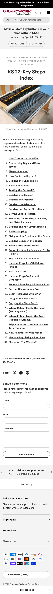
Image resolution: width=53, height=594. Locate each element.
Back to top (26, 484)
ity (19, 279)
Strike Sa (14, 231)
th (19, 190)
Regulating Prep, (36, 61)
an (20, 226)
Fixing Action (16, 236)
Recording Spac (18, 250)
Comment (8, 428)
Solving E (14, 213)
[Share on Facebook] (21, 373)
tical (15, 279)
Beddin (13, 199)
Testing (13, 190)
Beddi (12, 194)
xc (20, 213)
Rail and (39, 263)
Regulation (26, 64)
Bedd (12, 180)
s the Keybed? (28, 176)
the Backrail (25, 194)
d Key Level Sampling (34, 226)
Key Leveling (16, 258)
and (20, 209)
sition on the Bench (38, 236)
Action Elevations (33, 209)
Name (6, 400)
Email (5, 414)
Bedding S (14, 240)
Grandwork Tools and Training (22, 584)
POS (37, 584)
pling (24, 231)
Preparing (15, 218)
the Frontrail (25, 199)
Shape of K (15, 171)
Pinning (13, 266)
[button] (42, 12)
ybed (25, 171)
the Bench (33, 245)
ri (20, 158)
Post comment (26, 454)
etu (22, 240)
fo (22, 218)
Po (25, 236)
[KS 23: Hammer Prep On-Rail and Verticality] (49, 590)
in (16, 180)
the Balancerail (27, 204)
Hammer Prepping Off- (22, 263)
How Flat (14, 176)
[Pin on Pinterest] (27, 373)
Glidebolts (23, 185)
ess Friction (29, 213)
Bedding (13, 209)
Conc (12, 163)
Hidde (12, 185)
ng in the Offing (30, 158)
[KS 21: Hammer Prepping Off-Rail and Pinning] (4, 590)
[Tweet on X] (14, 373)
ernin (18, 163)
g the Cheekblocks (28, 180)
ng (16, 194)
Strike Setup (16, 245)
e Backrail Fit (28, 190)
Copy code (37, 43)
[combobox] (26, 20)
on (25, 245)
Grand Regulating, (15, 57)
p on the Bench (33, 240)
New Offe (14, 158)
